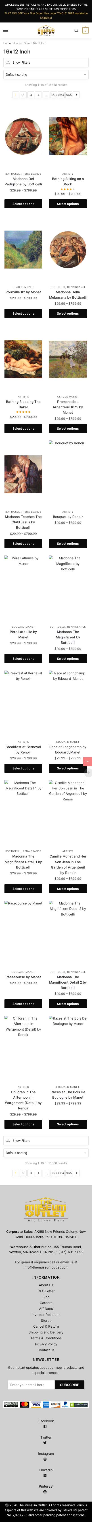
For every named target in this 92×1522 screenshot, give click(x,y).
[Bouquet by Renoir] (68, 474)
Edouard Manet (23, 626)
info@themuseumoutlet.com (46, 1267)
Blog (46, 1297)
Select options (23, 204)
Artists (67, 173)
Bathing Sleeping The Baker (23, 404)
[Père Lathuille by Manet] (23, 589)
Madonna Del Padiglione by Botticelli (23, 181)
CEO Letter (46, 1291)
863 (54, 95)
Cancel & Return (46, 1326)
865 (69, 95)
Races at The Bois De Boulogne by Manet (68, 1095)
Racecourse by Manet (23, 977)
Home (7, 43)
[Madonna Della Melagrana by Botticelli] (68, 249)
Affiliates (46, 1308)
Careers (46, 1303)
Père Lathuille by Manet (23, 634)
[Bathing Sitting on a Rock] (68, 136)
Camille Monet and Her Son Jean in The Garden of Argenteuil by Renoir (68, 864)
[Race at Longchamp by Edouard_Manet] (68, 704)
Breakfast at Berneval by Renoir (23, 749)
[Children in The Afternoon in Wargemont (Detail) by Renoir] (23, 1049)
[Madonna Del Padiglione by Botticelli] (23, 136)
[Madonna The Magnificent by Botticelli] (68, 589)
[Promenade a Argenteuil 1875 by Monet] (68, 359)
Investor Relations (46, 1315)
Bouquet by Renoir (68, 517)
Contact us (46, 1350)
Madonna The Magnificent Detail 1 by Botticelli (23, 861)
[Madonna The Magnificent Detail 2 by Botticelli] (68, 934)
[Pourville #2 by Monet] (23, 249)
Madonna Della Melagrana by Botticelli (68, 295)
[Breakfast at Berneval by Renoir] (23, 704)
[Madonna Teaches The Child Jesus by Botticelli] (23, 474)
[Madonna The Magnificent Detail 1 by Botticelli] (23, 814)
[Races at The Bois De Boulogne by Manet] (68, 1049)
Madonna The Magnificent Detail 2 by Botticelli (68, 982)
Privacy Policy (46, 1344)
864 (61, 95)
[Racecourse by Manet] (23, 934)
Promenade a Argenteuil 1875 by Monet (68, 407)
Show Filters (21, 62)
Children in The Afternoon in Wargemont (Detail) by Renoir (23, 1100)
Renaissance (32, 173)
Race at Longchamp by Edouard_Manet (67, 749)
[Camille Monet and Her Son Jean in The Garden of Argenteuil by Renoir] (68, 814)
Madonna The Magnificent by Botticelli (68, 637)
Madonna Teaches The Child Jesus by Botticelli (23, 522)
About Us (46, 1285)
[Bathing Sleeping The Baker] (23, 359)
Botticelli (13, 173)
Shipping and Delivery (46, 1332)
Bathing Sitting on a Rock (68, 181)
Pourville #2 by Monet (23, 292)
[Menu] (6, 30)
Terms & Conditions (46, 1338)
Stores (46, 1320)
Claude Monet (23, 287)
